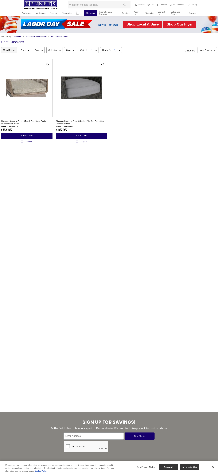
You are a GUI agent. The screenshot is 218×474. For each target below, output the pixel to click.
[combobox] (25, 50)
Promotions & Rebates (105, 13)
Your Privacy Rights (146, 467)
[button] (136, 5)
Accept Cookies (189, 467)
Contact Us (161, 13)
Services (126, 13)
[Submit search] (124, 5)
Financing (149, 13)
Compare (28, 142)
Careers (192, 13)
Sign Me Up (139, 436)
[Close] (213, 467)
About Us (136, 13)
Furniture (54, 13)
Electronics (67, 13)
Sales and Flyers (175, 13)
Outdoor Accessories (59, 36)
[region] (109, 467)
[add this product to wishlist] (47, 64)
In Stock (78, 13)
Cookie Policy (41, 471)
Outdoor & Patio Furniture (36, 36)
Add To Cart (27, 136)
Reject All (168, 467)
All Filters (10, 50)
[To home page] (40, 4)
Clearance (91, 13)
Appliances (27, 13)
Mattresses (41, 13)
